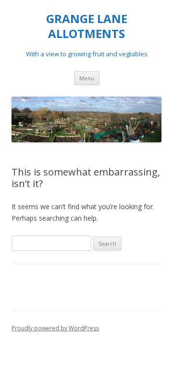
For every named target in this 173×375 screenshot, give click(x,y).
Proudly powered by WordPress (55, 328)
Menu (86, 78)
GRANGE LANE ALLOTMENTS (86, 26)
